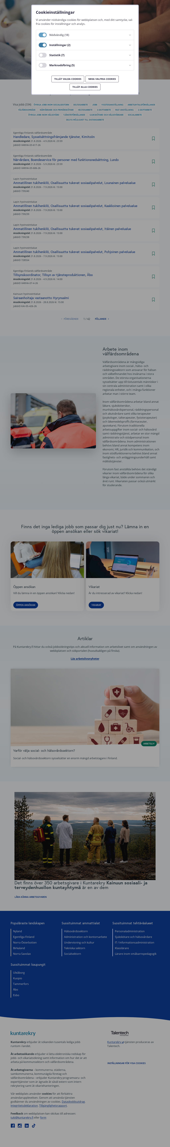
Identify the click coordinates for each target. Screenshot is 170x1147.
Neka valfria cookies (102, 78)
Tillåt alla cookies (85, 86)
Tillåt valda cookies (67, 78)
